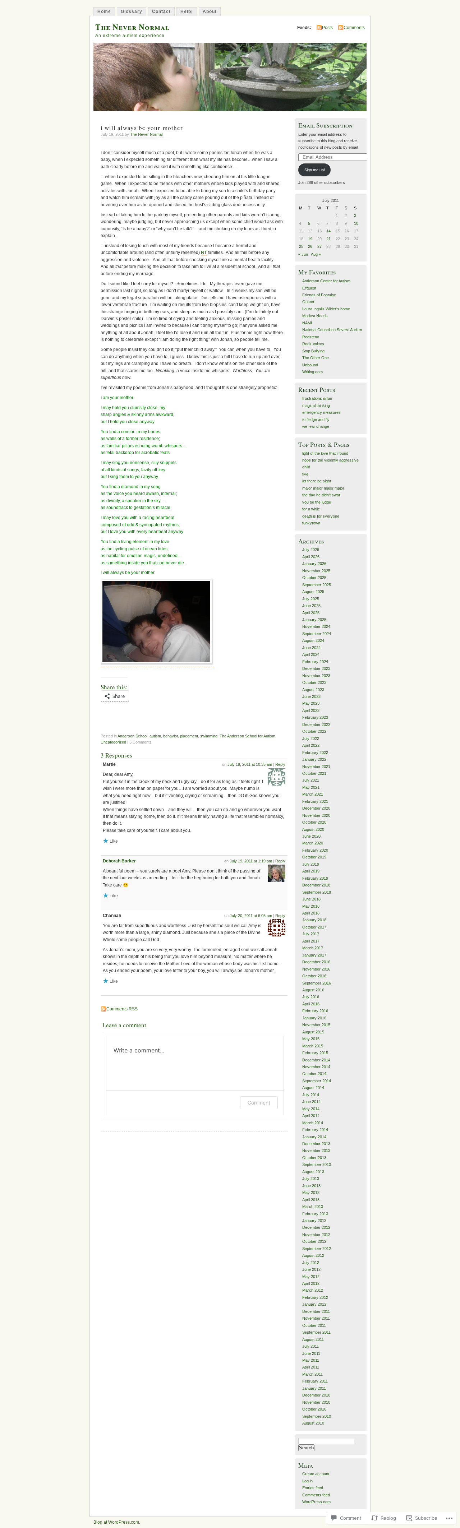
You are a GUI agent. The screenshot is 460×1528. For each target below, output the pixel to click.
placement (189, 736)
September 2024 (316, 633)
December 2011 (316, 1311)
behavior (170, 736)
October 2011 (314, 1325)
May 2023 (310, 703)
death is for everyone (320, 516)
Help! (186, 11)
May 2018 (310, 906)
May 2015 (310, 1039)
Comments (354, 27)
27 (319, 246)
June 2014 (311, 1101)
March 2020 (312, 843)
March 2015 (312, 1046)
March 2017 (312, 948)
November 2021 (316, 766)
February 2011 (315, 1381)
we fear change (315, 426)
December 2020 (316, 808)
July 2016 (310, 997)
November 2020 (316, 815)
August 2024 (313, 640)
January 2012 (314, 1304)
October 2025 (314, 577)
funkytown (311, 523)
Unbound (310, 365)
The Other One (315, 358)
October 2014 (314, 1073)
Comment (259, 1102)
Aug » (316, 254)
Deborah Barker (119, 860)
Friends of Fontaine (319, 295)
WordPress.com (316, 1502)
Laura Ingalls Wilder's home (326, 309)
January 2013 (314, 1220)
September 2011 (316, 1332)
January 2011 (314, 1388)
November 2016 (316, 969)
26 (310, 246)
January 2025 (314, 619)
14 (328, 231)
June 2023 (311, 696)
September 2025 (316, 585)
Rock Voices (313, 344)
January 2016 (314, 1018)
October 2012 (314, 1241)
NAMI (307, 323)
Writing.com (312, 372)
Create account (315, 1474)
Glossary (131, 11)
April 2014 (310, 1115)
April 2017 (310, 941)
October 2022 (314, 731)
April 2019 (310, 871)
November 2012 (316, 1234)
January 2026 (314, 563)
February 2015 (315, 1053)
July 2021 (310, 780)
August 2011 (313, 1339)
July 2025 (310, 599)
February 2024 (315, 661)
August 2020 (313, 829)
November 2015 (316, 1025)
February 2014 (315, 1130)
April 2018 (310, 913)
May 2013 (310, 1192)
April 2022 (310, 745)
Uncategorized (113, 742)
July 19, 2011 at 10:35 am (249, 764)
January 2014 (314, 1137)
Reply (280, 764)
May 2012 (310, 1276)
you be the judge (316, 502)
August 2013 (313, 1172)
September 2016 (316, 983)
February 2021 (315, 801)
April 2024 (310, 654)
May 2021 (310, 787)
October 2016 (314, 976)
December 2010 (316, 1395)
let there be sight (316, 481)
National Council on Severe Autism (332, 330)
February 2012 (315, 1297)
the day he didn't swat (321, 495)
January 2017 (314, 955)
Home (104, 11)
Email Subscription (325, 125)
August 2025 (313, 591)
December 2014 (316, 1060)
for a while (311, 509)
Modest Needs (315, 316)
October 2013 (314, 1158)
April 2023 (310, 710)
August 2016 (313, 990)
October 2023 (314, 682)
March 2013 (312, 1206)
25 (301, 246)
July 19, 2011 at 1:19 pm (251, 861)
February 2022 (315, 752)
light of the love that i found (325, 453)
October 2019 (314, 857)
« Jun (303, 254)
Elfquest (309, 288)
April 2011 (310, 1367)
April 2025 (310, 613)
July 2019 (310, 864)
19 (310, 239)
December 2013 (316, 1144)
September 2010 (316, 1416)
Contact (161, 11)
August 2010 (313, 1423)
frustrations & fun (317, 398)
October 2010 (314, 1409)
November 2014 (316, 1067)
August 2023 (313, 689)
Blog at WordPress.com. (116, 1522)
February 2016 (315, 1011)
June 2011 (311, 1353)
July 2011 (310, 1346)
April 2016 (310, 1004)
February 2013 (315, 1214)
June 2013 (311, 1186)
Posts (327, 27)
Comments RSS (122, 1008)
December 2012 (316, 1227)
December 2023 (316, 668)
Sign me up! (314, 170)
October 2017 (314, 927)
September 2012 (316, 1248)
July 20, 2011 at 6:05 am (251, 915)
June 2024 (311, 647)
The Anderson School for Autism (247, 736)
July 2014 (310, 1095)
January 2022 (314, 759)
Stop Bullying (313, 351)
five (305, 474)
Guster (308, 302)
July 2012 (310, 1262)
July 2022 (310, 738)
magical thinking (316, 405)
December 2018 (316, 885)
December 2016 (316, 962)
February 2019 (315, 878)
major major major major (323, 488)
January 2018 (314, 920)
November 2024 (316, 626)
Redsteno (310, 337)
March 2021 (312, 794)
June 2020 (311, 836)
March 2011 (312, 1374)
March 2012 (312, 1290)
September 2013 (316, 1164)
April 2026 (310, 557)
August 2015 (313, 1032)
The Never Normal (132, 26)
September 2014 (316, 1081)
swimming (208, 736)
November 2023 (316, 675)
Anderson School (132, 736)
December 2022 (316, 724)
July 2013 (310, 1178)
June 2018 (311, 899)
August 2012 (313, 1255)
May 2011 (310, 1360)
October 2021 (314, 773)
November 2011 (316, 1318)
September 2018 (316, 892)
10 (356, 223)
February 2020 (315, 850)
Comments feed (316, 1495)
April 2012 (310, 1283)
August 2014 (313, 1087)
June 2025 (311, 605)
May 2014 (310, 1109)
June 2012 (311, 1269)
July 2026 (310, 549)
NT (204, 252)
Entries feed (312, 1488)
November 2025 (316, 571)
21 (328, 239)
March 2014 (312, 1123)
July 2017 (310, 934)
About (210, 11)
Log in (307, 1481)
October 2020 (314, 822)
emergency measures (321, 412)
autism (155, 736)
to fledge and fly (316, 419)
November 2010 (316, 1402)
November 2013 (316, 1150)
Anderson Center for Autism (326, 281)
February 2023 (315, 717)
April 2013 (310, 1200)
